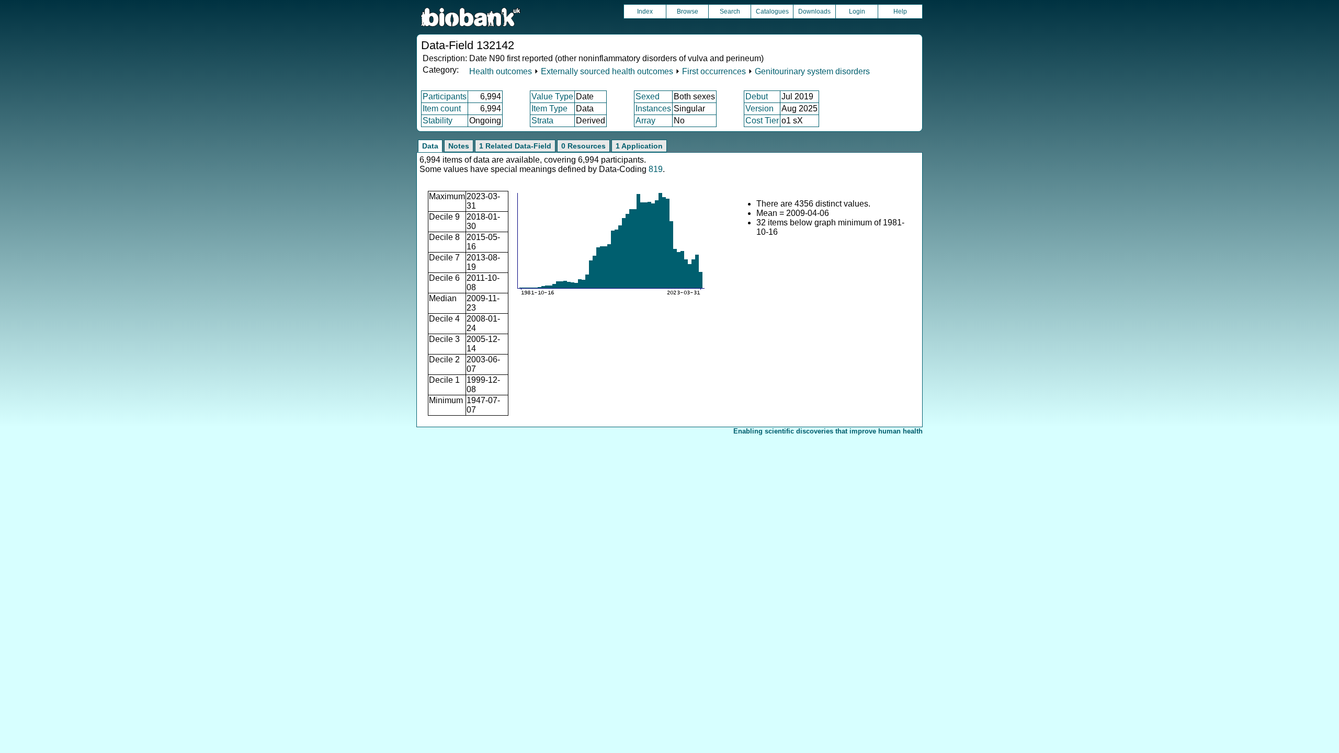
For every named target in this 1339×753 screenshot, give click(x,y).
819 (656, 169)
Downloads (814, 11)
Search (730, 11)
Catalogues (772, 11)
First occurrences (714, 71)
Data (430, 146)
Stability (437, 120)
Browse (687, 11)
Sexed (648, 96)
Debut (756, 96)
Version (759, 108)
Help (900, 11)
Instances (653, 108)
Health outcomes (500, 71)
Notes (458, 146)
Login (857, 11)
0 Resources (583, 146)
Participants (445, 96)
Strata (542, 120)
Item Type (549, 108)
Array (645, 120)
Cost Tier (762, 120)
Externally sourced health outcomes (607, 71)
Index (645, 11)
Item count (442, 108)
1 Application (639, 146)
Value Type (552, 96)
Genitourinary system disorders (812, 71)
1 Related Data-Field (515, 146)
